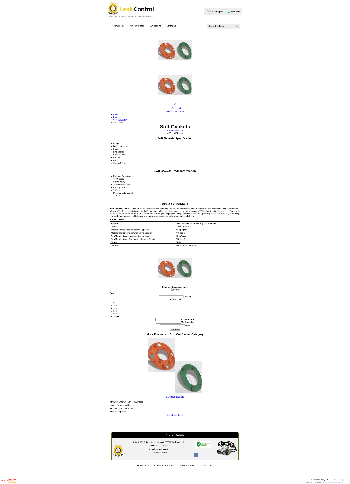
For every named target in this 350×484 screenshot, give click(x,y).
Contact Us (171, 26)
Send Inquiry (217, 12)
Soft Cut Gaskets (175, 397)
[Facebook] (196, 456)
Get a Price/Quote (175, 130)
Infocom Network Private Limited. (332, 482)
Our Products (155, 26)
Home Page (119, 26)
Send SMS (235, 12)
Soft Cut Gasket (120, 120)
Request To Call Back (175, 111)
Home (116, 114)
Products (117, 117)
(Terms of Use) (338, 480)
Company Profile (136, 26)
